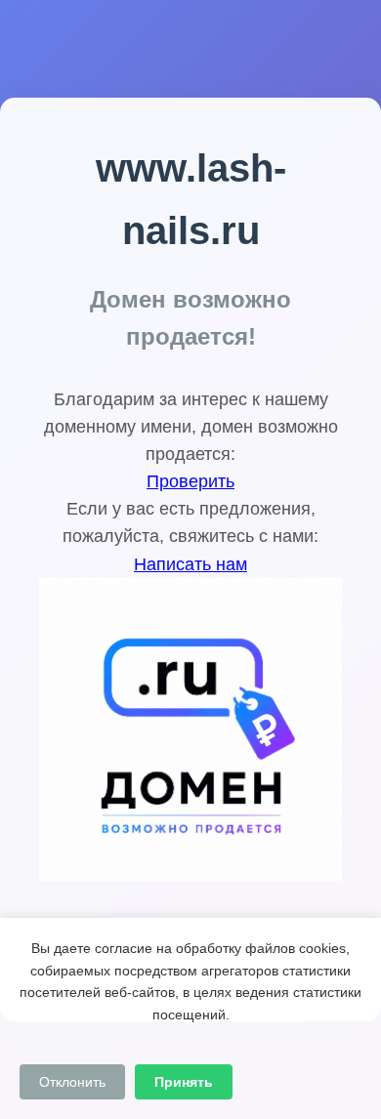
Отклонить (72, 1082)
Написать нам (190, 564)
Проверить (190, 481)
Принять (183, 1082)
